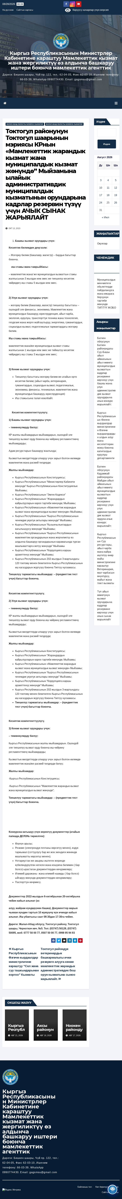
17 (100, 195)
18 (108, 195)
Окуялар (102, 243)
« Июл (105, 217)
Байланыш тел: (85, 1187)
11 (108, 187)
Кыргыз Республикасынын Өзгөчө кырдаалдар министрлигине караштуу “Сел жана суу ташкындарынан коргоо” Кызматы (24, 961)
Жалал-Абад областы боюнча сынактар (25, 124)
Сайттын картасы (25, 10)
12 (115, 187)
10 (100, 187)
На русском (8, 10)
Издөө (100, 121)
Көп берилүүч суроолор (106, 1187)
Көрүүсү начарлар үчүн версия (90, 10)
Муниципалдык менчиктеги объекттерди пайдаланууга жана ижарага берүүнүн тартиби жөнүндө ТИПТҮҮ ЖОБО (106, 293)
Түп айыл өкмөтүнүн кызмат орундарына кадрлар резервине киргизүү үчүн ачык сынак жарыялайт (105, 605)
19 (115, 195)
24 (100, 202)
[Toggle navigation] (116, 103)
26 (115, 202)
